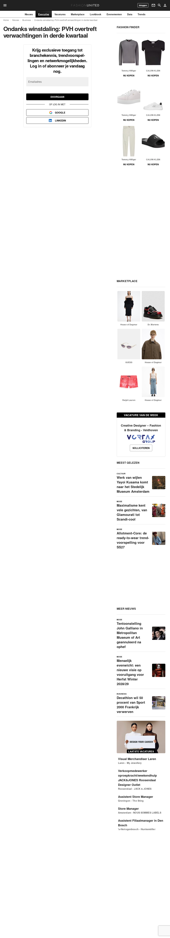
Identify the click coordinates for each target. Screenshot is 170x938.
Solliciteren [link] (141, 448)
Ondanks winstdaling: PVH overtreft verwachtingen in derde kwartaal (65, 20)
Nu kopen (128, 75)
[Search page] (159, 5)
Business (26, 20)
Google (60, 112)
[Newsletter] (153, 5)
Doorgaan (57, 96)
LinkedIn (60, 120)
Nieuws (15, 20)
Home (6, 20)
